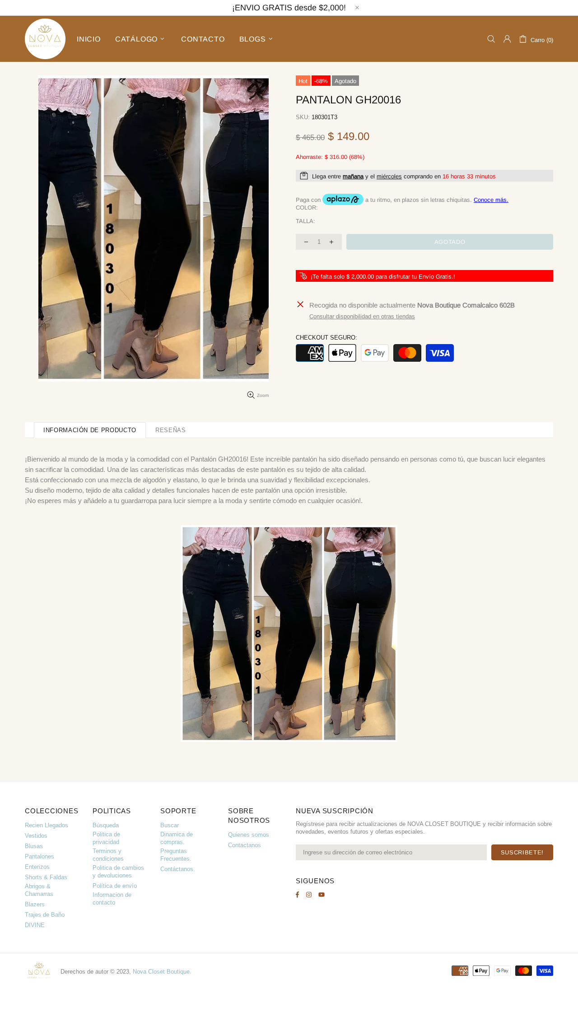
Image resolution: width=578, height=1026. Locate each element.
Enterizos (37, 866)
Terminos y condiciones (108, 855)
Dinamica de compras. (176, 838)
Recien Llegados (46, 825)
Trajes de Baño (45, 914)
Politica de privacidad (106, 838)
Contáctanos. (177, 869)
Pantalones (39, 856)
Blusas (34, 846)
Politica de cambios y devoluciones (118, 871)
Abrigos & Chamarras (39, 890)
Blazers (35, 904)
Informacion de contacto (112, 898)
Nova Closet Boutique (45, 39)
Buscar (169, 825)
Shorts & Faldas (46, 877)
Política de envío (115, 885)
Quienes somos (248, 834)
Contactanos (244, 845)
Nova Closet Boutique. (162, 971)
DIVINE (35, 925)
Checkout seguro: (326, 337)
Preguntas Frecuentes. (175, 855)
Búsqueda (106, 825)
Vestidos (36, 835)
